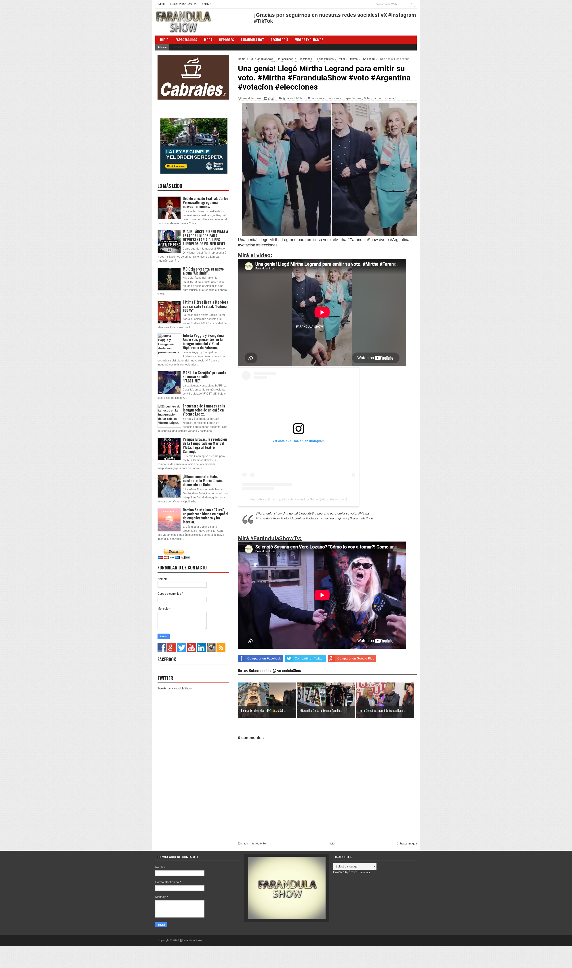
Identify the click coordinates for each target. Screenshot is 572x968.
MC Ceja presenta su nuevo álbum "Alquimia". (203, 271)
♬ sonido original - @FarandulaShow (346, 518)
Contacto (208, 4)
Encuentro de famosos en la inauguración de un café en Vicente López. (204, 410)
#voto (285, 518)
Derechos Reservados (183, 4)
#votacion (313, 518)
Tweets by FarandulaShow (174, 688)
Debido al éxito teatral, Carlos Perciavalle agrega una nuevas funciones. (205, 202)
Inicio (161, 4)
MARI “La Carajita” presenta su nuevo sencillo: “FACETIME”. (204, 376)
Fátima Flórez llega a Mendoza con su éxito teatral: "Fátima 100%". (205, 306)
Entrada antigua (407, 843)
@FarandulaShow (294, 98)
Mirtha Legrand (283, 239)
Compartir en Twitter (309, 658)
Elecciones (334, 98)
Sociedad (389, 98)
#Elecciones (316, 98)
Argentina (400, 239)
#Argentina (297, 518)
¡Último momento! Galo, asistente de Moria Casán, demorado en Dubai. (203, 480)
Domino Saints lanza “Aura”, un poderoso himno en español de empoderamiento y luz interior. (205, 516)
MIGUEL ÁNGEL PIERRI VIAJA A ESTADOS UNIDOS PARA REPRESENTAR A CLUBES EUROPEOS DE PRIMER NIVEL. (205, 238)
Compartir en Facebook (264, 658)
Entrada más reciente (252, 843)
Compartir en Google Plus (355, 658)
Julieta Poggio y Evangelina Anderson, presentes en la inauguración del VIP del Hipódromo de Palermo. (203, 341)
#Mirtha (363, 513)
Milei (367, 98)
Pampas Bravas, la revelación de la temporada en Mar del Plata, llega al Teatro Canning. (205, 445)
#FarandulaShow (268, 518)
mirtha (377, 98)
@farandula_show (269, 513)
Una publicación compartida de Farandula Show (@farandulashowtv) (298, 499)
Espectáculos (186, 39)
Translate (364, 872)
